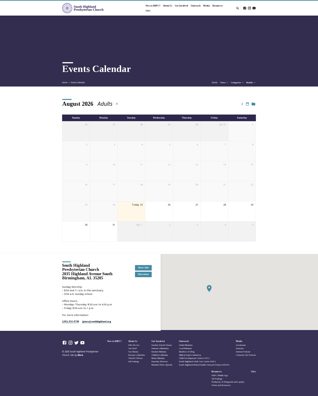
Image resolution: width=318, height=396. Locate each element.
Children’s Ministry (159, 355)
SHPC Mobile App (220, 375)
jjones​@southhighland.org (96, 321)
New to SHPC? (153, 5)
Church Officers (135, 358)
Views (223, 82)
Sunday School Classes (161, 345)
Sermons (240, 348)
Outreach (196, 5)
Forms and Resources (221, 385)
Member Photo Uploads (161, 365)
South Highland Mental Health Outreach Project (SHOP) (204, 365)
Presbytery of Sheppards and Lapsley (228, 382)
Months (250, 82)
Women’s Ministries (160, 348)
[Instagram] (249, 8)
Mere (80, 355)
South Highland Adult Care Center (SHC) (197, 361)
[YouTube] (254, 8)
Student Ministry (158, 351)
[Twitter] (76, 342)
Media (206, 5)
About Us (167, 5)
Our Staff (132, 348)
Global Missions (185, 345)
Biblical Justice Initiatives (190, 355)
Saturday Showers (159, 361)
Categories (236, 82)
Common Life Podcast (246, 355)
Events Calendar (78, 82)
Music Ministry (158, 358)
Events (214, 82)
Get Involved (181, 5)
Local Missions (185, 348)
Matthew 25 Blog (186, 351)
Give (148, 10)
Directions (143, 274)
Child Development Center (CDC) (194, 358)
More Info (143, 267)
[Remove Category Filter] (117, 103)
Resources (217, 5)
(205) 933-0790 (70, 321)
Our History (133, 351)
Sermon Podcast (243, 351)
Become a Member (136, 355)
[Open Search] (237, 8)
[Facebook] (245, 8)
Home (64, 82)
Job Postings (133, 361)
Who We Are (133, 345)
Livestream (241, 345)
